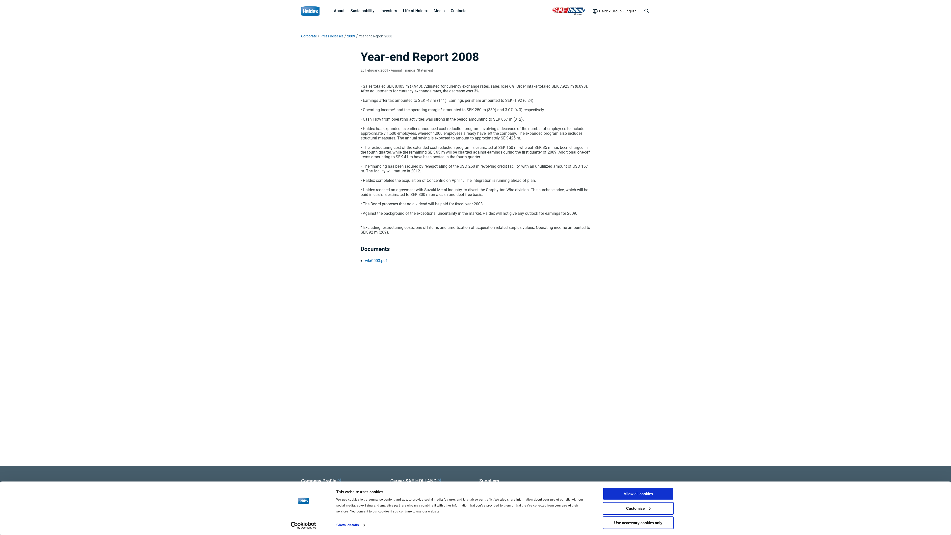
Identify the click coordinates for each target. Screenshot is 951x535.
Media (439, 10)
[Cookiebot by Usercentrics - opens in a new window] (303, 525)
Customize (635, 508)
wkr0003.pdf (376, 260)
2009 (351, 36)
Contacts (458, 10)
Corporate (309, 36)
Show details (347, 525)
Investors (388, 10)
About (339, 10)
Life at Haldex (415, 10)
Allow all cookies (638, 494)
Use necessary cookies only (638, 523)
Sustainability (362, 10)
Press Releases (331, 36)
